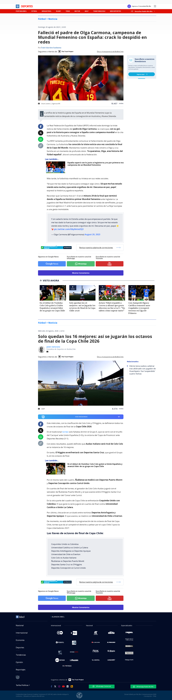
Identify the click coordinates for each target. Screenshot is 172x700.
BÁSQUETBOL (46, 11)
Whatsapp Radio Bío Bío (145, 687)
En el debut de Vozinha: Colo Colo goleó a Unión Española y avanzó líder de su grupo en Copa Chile (95, 465)
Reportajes (20, 669)
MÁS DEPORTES (115, 11)
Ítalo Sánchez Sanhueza (51, 47)
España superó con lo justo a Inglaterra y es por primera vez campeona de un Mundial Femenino (96, 163)
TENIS (68, 11)
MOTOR (77, 11)
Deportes (20, 647)
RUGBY (58, 11)
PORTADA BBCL (21, 11)
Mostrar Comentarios (80, 273)
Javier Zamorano (53, 347)
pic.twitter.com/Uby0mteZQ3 (69, 229)
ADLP (86, 11)
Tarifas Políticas (22, 685)
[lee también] (56, 167)
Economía (20, 640)
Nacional (20, 625)
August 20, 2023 (92, 234)
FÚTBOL (34, 11)
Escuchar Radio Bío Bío (143, 11)
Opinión (19, 662)
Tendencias (21, 655)
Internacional (21, 632)
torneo (65, 431)
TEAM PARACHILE (99, 11)
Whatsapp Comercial (103, 686)
